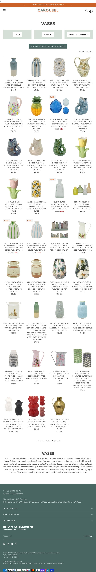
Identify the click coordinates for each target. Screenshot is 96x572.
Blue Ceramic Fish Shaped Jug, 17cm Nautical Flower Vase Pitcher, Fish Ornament (14, 165)
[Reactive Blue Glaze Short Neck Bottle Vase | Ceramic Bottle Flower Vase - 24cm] (82, 309)
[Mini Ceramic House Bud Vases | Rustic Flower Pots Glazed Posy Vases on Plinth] (59, 229)
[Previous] (24, 5)
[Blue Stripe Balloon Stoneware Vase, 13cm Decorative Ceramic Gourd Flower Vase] (36, 229)
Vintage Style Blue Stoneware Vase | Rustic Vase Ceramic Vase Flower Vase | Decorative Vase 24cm (14, 376)
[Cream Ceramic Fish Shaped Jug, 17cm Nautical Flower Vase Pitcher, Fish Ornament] (36, 147)
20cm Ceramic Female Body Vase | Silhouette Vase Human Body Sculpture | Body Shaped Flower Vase (13, 424)
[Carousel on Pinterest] (12, 544)
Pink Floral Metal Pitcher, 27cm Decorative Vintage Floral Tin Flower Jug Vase (36, 376)
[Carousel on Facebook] (4, 544)
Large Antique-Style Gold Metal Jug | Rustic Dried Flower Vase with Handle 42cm (59, 424)
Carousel (18, 553)
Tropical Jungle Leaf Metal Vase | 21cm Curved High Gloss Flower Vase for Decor (59, 286)
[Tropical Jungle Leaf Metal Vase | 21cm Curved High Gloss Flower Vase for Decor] (59, 268)
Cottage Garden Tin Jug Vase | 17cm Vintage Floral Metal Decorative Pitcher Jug (59, 376)
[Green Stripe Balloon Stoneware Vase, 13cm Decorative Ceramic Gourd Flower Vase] (13, 229)
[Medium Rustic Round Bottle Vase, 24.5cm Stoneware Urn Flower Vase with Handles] (36, 268)
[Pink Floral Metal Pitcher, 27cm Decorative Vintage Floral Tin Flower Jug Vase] (36, 358)
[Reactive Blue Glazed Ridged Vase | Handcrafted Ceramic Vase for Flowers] (59, 309)
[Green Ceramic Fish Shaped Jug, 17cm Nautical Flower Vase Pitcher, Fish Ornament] (59, 147)
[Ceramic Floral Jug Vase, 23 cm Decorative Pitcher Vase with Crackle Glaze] (82, 66)
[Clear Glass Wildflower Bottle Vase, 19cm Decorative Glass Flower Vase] (59, 188)
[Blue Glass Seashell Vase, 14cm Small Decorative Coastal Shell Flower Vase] (59, 105)
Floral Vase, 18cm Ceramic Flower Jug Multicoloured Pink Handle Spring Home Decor (13, 123)
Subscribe (88, 536)
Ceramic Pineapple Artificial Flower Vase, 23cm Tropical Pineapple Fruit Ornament (36, 123)
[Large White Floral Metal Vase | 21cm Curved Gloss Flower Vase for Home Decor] (82, 268)
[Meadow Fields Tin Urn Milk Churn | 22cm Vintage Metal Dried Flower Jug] (13, 309)
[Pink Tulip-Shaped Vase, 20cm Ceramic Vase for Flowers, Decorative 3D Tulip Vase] (13, 188)
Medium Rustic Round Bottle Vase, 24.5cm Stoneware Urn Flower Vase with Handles (36, 286)
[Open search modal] (86, 10)
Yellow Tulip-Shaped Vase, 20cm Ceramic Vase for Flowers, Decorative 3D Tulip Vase (82, 165)
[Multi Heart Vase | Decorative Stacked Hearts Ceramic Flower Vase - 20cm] (36, 406)
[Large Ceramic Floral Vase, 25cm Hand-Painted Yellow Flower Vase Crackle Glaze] (36, 188)
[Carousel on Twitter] (15, 544)
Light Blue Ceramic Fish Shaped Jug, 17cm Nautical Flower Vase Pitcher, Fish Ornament (82, 123)
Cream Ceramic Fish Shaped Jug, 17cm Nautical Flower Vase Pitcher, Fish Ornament (36, 165)
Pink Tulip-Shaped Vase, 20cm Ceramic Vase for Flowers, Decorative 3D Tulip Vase (13, 206)
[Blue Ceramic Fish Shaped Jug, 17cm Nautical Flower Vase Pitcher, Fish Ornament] (13, 147)
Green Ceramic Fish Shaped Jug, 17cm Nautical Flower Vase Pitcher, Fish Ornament (59, 165)
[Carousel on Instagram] (8, 544)
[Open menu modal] (4, 10)
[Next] (71, 5)
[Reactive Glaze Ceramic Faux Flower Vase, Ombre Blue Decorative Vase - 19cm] (13, 66)
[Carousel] (48, 10)
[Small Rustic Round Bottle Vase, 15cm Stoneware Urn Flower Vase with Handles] (13, 268)
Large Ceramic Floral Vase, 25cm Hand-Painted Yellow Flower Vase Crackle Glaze (36, 206)
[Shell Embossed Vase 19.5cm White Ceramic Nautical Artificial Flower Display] (59, 66)
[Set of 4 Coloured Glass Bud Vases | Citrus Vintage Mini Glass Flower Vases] (82, 188)
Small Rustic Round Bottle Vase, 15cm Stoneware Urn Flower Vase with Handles (14, 286)
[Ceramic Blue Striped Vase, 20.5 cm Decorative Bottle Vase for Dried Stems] (36, 66)
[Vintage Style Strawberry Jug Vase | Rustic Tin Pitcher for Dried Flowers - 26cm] (82, 229)
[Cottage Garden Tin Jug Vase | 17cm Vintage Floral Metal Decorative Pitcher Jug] (59, 358)
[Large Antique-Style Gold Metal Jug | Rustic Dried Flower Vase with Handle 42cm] (59, 406)
